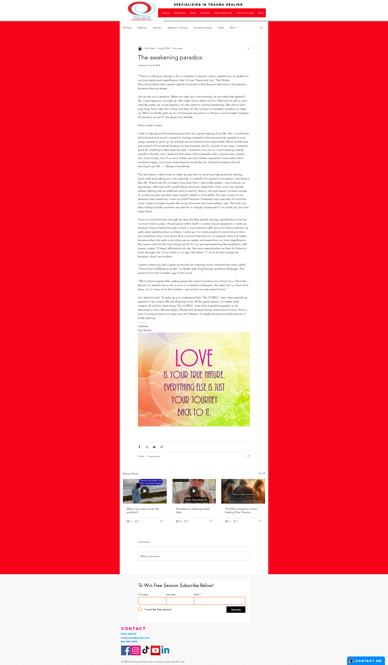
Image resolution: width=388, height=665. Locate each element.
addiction (142, 27)
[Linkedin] (165, 650)
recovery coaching (203, 27)
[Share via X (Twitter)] (146, 446)
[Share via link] (161, 446)
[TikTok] (146, 650)
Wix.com (180, 661)
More (232, 27)
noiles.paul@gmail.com (135, 637)
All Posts (127, 27)
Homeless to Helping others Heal (193, 510)
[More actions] (248, 48)
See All (262, 473)
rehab (221, 27)
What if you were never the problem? (143, 510)
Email (196, 594)
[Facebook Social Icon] (126, 650)
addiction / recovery (178, 27)
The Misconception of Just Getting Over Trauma (241, 510)
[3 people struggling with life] (243, 491)
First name (143, 594)
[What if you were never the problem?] (145, 491)
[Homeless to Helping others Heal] (194, 491)
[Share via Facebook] (139, 446)
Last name (170, 594)
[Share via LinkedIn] (154, 446)
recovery (157, 27)
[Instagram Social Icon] (136, 650)
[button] (261, 27)
